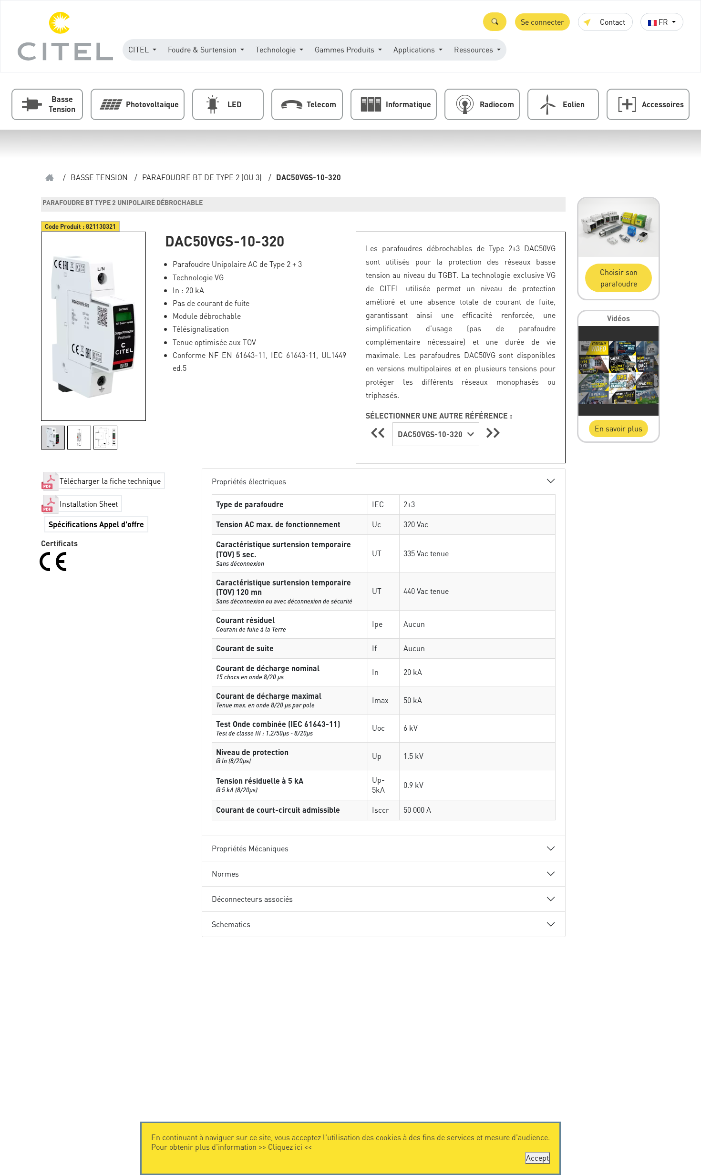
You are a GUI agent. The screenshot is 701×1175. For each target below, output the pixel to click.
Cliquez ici (285, 1147)
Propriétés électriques (249, 481)
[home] (49, 177)
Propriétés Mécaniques (250, 848)
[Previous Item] (379, 432)
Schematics (231, 924)
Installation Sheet (89, 504)
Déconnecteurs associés (252, 899)
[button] (495, 21)
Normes (225, 873)
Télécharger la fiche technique (110, 481)
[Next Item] (493, 432)
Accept (537, 1158)
